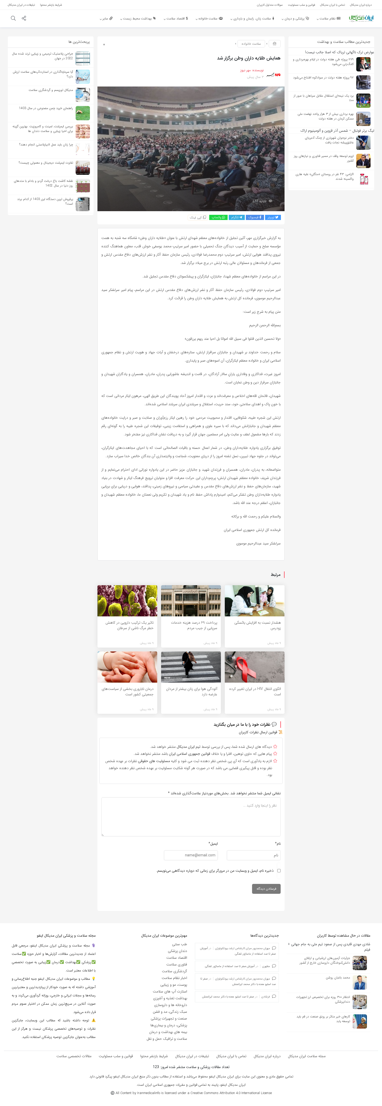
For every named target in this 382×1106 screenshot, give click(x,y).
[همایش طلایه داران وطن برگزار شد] (191, 148)
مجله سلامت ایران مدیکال (307, 1056)
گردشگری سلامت (174, 971)
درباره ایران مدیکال (267, 1056)
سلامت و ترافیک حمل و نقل (167, 1039)
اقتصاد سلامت (176, 958)
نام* (278, 844)
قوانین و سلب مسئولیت (116, 1056)
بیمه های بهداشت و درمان (168, 1032)
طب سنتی (179, 944)
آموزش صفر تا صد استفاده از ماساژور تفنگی (230, 966)
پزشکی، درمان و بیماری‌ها (168, 1025)
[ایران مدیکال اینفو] (361, 18)
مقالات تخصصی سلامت (73, 1056)
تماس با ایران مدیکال (231, 1056)
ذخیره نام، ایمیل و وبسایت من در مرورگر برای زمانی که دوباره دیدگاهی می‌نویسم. (215, 871)
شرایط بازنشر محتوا (154, 1056)
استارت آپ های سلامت (170, 991)
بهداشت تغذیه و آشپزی (170, 998)
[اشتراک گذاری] (24, 19)
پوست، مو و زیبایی (173, 985)
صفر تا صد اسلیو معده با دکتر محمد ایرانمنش (228, 997)
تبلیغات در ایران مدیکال (192, 1056)
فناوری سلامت (176, 964)
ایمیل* (213, 844)
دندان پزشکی (177, 951)
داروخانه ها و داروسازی (170, 1005)
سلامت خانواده (251, 43)
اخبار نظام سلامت (174, 978)
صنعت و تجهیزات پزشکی (169, 1018)
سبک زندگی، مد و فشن (170, 1012)
